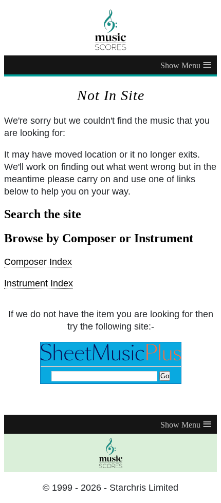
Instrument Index (38, 283)
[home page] (110, 29)
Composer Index (38, 262)
